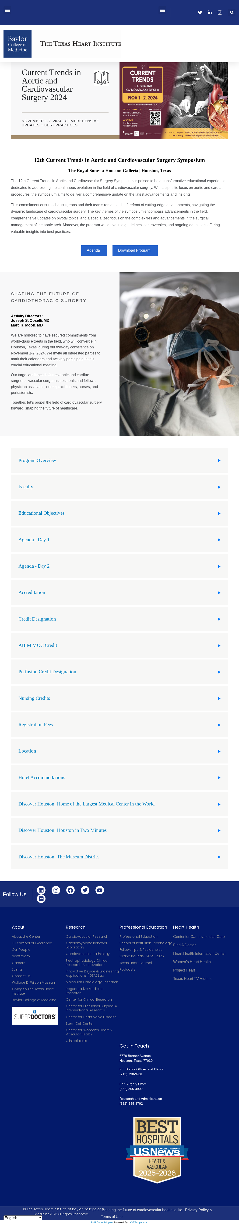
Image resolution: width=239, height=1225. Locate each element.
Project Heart (184, 970)
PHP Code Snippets (102, 1222)
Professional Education (139, 936)
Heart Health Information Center (199, 953)
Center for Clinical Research (89, 999)
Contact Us (21, 976)
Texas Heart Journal (136, 963)
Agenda (93, 250)
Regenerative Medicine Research (85, 991)
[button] (7, 10)
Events (17, 969)
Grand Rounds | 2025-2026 (142, 956)
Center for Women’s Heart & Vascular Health (89, 1032)
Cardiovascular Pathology (88, 954)
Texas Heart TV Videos (192, 979)
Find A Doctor (184, 945)
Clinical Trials (76, 1041)
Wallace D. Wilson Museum (34, 982)
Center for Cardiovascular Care (199, 937)
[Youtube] (99, 890)
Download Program (134, 250)
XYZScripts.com (139, 1222)
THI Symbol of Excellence (32, 943)
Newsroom (21, 956)
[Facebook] (70, 890)
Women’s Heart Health (192, 962)
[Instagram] (56, 890)
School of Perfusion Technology (146, 943)
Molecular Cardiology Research (92, 982)
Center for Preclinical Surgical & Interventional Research (91, 1008)
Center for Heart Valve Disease (91, 1017)
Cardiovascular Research (87, 936)
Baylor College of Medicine (34, 1000)
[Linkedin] (41, 890)
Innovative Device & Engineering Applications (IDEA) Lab (92, 973)
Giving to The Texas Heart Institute (33, 991)
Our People (21, 949)
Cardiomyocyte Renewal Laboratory (86, 945)
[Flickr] (41, 898)
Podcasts (127, 969)
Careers (18, 963)
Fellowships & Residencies (141, 949)
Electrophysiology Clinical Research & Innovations (87, 962)
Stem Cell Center (80, 1023)
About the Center (26, 936)
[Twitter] (85, 890)
